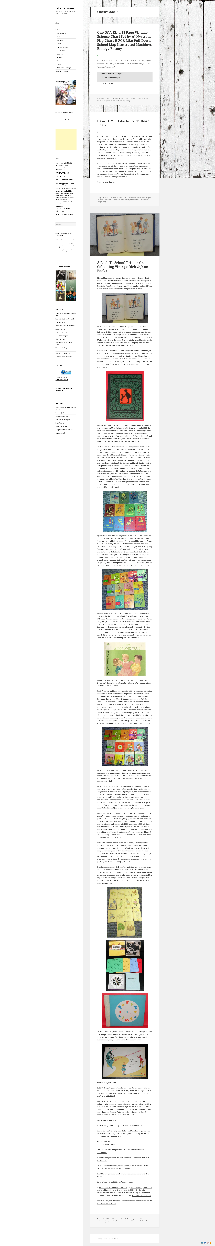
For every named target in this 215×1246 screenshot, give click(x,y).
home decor (64, 193)
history (63, 191)
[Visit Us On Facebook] (204, 1243)
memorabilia (67, 195)
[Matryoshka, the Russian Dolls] (61, 285)
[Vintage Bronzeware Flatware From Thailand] (71, 296)
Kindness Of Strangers (63, 420)
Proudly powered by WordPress (107, 1239)
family (67, 188)
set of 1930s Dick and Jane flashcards (113, 1187)
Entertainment (60, 30)
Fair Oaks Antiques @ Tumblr (65, 319)
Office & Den (132, 198)
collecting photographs (64, 179)
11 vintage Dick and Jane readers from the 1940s (120, 1166)
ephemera (61, 188)
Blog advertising (61, 119)
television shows (62, 204)
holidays (57, 193)
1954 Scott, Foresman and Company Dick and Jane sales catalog (124, 1201)
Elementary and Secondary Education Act (122, 683)
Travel (59, 64)
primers (126, 1221)
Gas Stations (61, 50)
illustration (119, 1221)
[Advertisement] (66, 139)
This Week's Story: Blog (63, 353)
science (115, 101)
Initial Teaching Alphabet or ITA (109, 776)
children (59, 170)
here (141, 1125)
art (56, 166)
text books (132, 1221)
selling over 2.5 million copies (108, 1104)
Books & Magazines (127, 1219)
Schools (59, 57)
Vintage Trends (60, 433)
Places (58, 37)
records (57, 202)
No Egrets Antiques (62, 336)
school (110, 101)
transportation (59, 206)
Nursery (136, 1219)
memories (59, 198)
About (57, 23)
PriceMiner (67, 250)
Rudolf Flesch (144, 552)
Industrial (60, 54)
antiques (70, 162)
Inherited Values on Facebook (65, 326)
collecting (61, 176)
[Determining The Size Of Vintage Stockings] (61, 275)
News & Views (125, 99)
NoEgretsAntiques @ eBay (64, 430)
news (65, 200)
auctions (60, 166)
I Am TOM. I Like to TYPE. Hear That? (123, 123)
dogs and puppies (59, 185)
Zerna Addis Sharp (118, 327)
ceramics (70, 167)
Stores (59, 61)
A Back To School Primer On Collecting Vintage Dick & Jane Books (122, 266)
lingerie (61, 195)
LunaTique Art (60, 423)
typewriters (132, 200)
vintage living (101, 202)
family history (72, 188)
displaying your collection (65, 184)
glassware (58, 191)
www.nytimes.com (109, 182)
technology (121, 101)
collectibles (62, 172)
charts (146, 99)
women (70, 214)
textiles (69, 204)
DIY (57, 26)
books (66, 166)
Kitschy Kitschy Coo (62, 332)
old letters (124, 200)
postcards (69, 200)
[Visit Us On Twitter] (202, 1243)
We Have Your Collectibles (64, 357)
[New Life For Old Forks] (71, 275)
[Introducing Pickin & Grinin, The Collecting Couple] (71, 285)
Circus (59, 44)
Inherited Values (65, 8)
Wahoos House (124, 1168)
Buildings (60, 40)
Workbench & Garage (64, 68)
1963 (109, 1174)
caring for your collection (62, 167)
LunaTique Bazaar (61, 426)
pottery (73, 200)
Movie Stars (59, 200)
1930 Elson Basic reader (129, 1158)
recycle (60, 202)
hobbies (69, 191)
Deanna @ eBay (61, 413)
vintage (60, 211)
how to (70, 193)
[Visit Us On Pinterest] (207, 1243)
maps (106, 101)
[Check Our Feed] (210, 1243)
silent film (70, 202)
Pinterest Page (60, 339)
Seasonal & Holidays (62, 71)
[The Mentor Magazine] (61, 296)
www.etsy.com (107, 83)
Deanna (115, 99)
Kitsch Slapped (60, 329)
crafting (57, 181)
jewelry (57, 195)
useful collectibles (63, 208)
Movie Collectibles (68, 198)
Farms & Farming (62, 47)
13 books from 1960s (110, 1182)
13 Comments (109, 1223)
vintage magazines (61, 214)
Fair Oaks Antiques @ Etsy (64, 416)
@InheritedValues (62, 379)
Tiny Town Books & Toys (141, 1195)
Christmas (65, 170)
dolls (65, 186)
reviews (65, 202)
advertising (60, 163)
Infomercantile (60, 322)
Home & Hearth (61, 33)
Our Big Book (102, 1150)
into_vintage (102, 1152)
